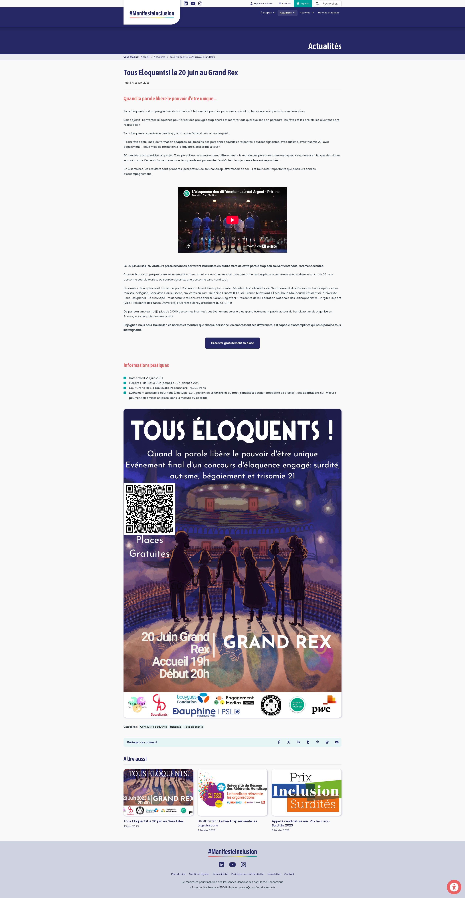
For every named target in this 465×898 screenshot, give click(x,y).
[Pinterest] (317, 742)
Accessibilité (220, 874)
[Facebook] (279, 742)
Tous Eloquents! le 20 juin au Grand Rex (192, 57)
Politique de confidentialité (247, 874)
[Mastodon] (327, 742)
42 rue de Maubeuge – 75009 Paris (212, 887)
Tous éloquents (193, 726)
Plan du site (178, 874)
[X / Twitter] (288, 742)
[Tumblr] (308, 742)
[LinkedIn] (298, 742)
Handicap (175, 726)
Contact (289, 874)
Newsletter (274, 874)
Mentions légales (199, 874)
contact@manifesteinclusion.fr (256, 887)
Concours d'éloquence (153, 726)
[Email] (336, 742)
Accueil (145, 57)
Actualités (159, 57)
